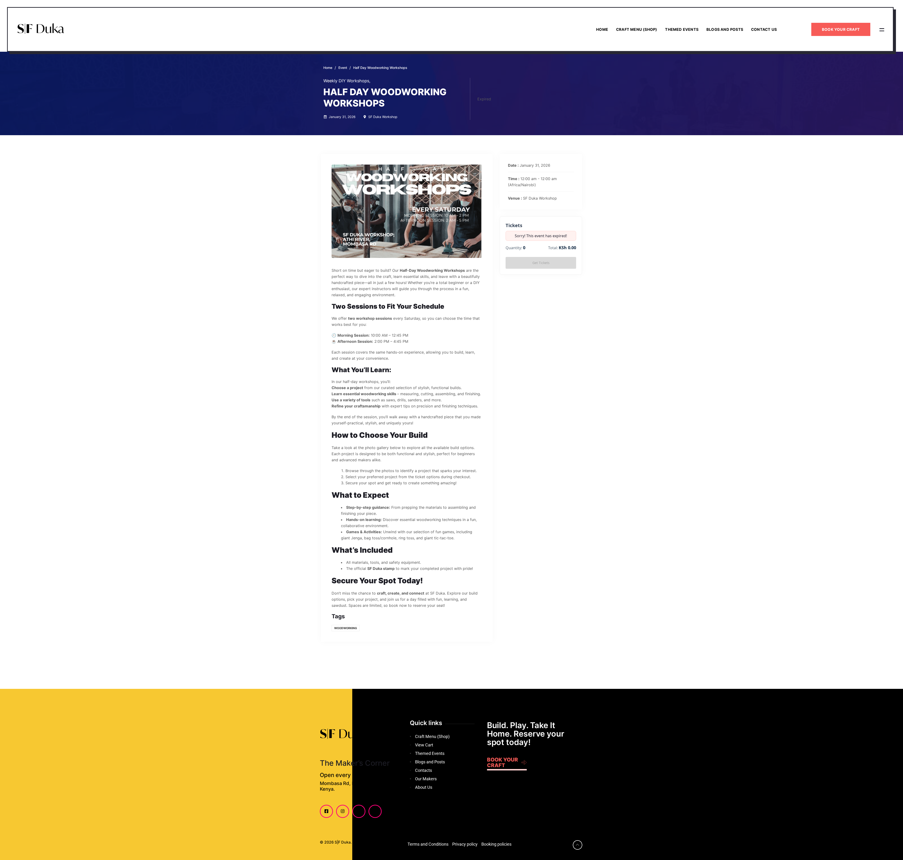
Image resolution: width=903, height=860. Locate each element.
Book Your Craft (841, 29)
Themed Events (681, 29)
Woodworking (345, 628)
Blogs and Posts (724, 29)
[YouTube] (358, 811)
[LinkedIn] (375, 811)
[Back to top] (577, 845)
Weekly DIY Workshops (346, 80)
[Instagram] (342, 811)
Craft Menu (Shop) (636, 29)
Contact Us (764, 29)
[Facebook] (326, 811)
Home (602, 29)
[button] (882, 29)
